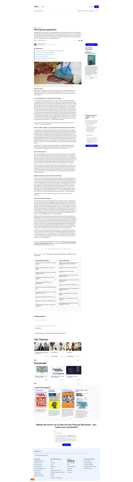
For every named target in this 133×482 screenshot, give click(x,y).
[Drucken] (79, 40)
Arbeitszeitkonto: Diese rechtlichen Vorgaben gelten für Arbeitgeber (46, 305)
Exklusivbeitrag (54, 356)
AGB (69, 435)
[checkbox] (34, 325)
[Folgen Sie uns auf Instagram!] (71, 461)
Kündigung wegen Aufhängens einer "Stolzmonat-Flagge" (45, 268)
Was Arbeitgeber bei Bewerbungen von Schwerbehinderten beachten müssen (46, 292)
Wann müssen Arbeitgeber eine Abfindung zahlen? (45, 300)
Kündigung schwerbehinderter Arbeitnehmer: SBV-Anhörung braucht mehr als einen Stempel (69, 263)
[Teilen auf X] (37, 89)
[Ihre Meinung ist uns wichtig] (32, 479)
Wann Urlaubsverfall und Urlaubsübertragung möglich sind (46, 288)
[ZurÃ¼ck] (78, 360)
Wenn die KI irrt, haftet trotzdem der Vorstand (68, 267)
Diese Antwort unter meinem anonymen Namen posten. (46, 325)
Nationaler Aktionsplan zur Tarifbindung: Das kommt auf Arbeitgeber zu (69, 280)
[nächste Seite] (72, 248)
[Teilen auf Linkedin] (42, 89)
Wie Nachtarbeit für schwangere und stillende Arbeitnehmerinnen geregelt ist (69, 289)
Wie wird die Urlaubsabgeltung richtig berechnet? (45, 296)
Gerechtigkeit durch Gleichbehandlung (66, 271)
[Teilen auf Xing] (40, 89)
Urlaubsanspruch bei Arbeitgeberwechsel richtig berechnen (45, 278)
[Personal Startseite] (36, 6)
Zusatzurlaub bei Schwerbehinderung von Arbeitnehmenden (44, 283)
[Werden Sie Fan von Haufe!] (73, 461)
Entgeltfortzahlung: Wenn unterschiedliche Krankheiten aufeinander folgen (46, 273)
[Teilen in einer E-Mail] (35, 89)
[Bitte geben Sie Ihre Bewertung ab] (76, 40)
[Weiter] (81, 360)
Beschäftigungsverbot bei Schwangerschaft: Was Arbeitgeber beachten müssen (69, 303)
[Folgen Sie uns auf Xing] (69, 461)
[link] (35, 11)
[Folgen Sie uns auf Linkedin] (68, 461)
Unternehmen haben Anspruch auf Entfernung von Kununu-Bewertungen (68, 276)
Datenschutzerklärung (71, 436)
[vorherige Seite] (43, 248)
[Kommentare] (81, 40)
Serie (35, 40)
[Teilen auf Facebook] (38, 89)
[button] (96, 6)
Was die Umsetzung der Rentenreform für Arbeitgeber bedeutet (46, 263)
